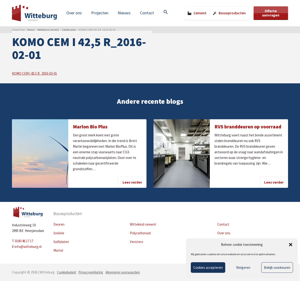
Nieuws (124, 12)
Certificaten (69, 29)
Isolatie (58, 233)
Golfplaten (61, 241)
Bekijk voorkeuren (277, 267)
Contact (147, 12)
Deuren (58, 224)
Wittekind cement (48, 29)
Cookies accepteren (208, 267)
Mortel (58, 250)
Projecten (99, 12)
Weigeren (243, 267)
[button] (290, 244)
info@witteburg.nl (28, 246)
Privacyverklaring (90, 272)
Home (30, 29)
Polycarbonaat (140, 233)
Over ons (74, 12)
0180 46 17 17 (24, 241)
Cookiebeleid (66, 272)
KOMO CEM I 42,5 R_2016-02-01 (34, 73)
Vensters (136, 241)
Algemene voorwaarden (122, 272)
